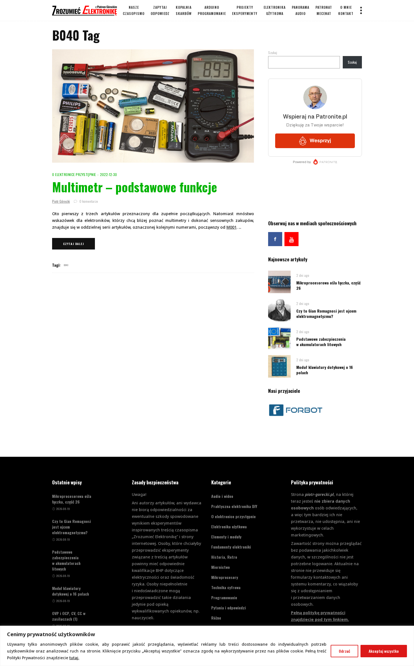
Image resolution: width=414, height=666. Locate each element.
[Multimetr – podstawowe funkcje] (153, 106)
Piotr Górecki (61, 201)
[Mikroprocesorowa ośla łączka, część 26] (279, 281)
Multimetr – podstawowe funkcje (134, 187)
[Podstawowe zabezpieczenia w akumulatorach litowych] (279, 337)
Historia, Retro (224, 557)
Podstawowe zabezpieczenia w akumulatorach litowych (321, 341)
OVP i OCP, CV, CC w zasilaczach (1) (68, 616)
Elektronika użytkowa (229, 526)
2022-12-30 (108, 174)
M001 (231, 227)
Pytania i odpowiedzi (228, 608)
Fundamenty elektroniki (231, 547)
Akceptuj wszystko (384, 651)
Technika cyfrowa (226, 587)
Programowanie (224, 597)
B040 (66, 265)
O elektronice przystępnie (74, 174)
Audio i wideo (222, 496)
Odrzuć (344, 651)
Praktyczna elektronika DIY (234, 506)
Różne (216, 618)
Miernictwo (220, 567)
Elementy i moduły (226, 537)
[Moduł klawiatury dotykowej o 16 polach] (279, 366)
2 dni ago (302, 275)
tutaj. (74, 657)
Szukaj (272, 52)
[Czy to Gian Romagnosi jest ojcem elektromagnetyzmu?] (279, 309)
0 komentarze (88, 201)
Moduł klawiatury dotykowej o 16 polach (324, 369)
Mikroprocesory (224, 577)
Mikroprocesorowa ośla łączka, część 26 (328, 285)
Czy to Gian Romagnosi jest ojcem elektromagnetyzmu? (326, 313)
